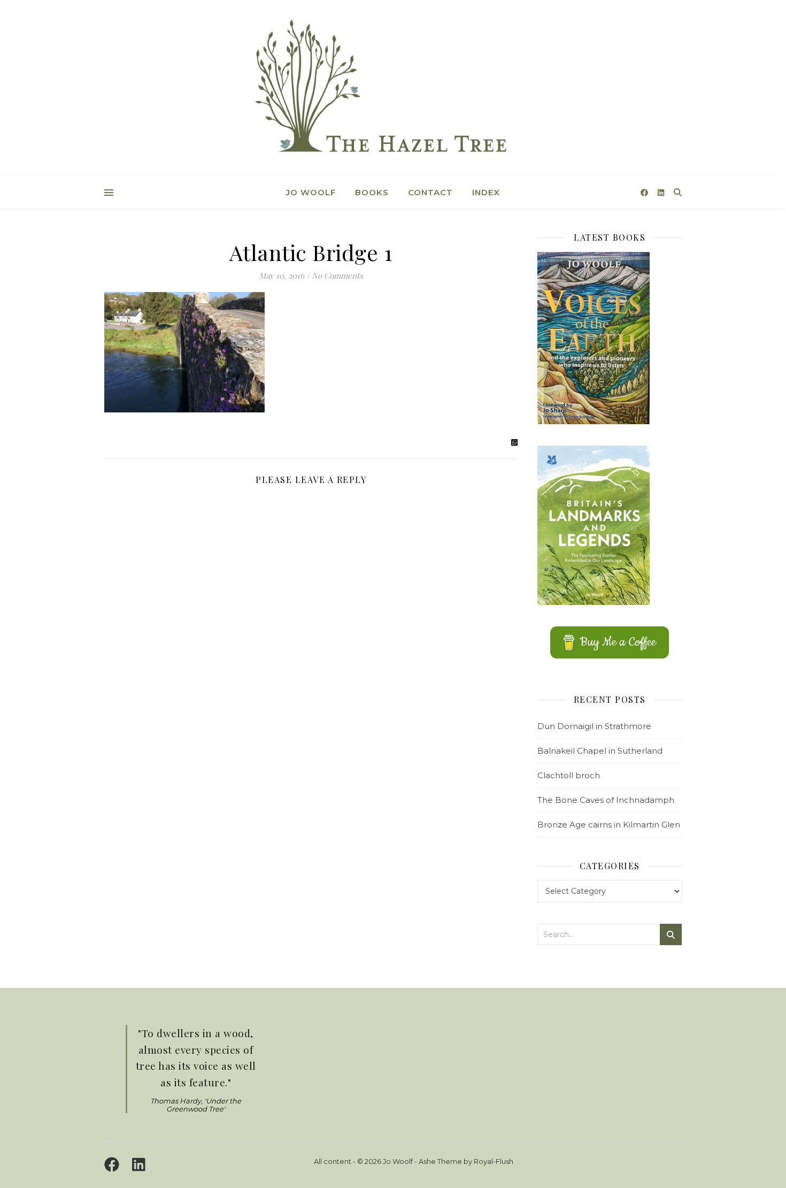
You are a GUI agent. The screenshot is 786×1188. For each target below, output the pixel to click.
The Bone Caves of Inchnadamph (605, 800)
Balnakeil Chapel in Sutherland (599, 751)
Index (486, 192)
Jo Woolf (311, 192)
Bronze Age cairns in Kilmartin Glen (608, 824)
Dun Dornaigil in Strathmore (594, 726)
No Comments (337, 275)
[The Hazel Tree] (393, 89)
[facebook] (645, 192)
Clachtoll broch (568, 775)
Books (372, 192)
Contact (430, 192)
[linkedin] (661, 192)
